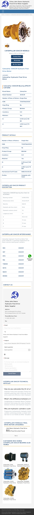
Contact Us (10, 510)
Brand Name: (6, 91)
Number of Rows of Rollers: (11, 98)
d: (3, 124)
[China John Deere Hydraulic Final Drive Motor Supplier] (5, 4)
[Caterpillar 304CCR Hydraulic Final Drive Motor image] (17, 32)
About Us (4, 510)
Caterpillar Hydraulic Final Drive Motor (20, 14)
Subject (6, 340)
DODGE (5, 276)
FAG (4, 260)
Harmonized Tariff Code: (9, 172)
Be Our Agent (17, 64)
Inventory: (5, 112)
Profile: (4, 175)
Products (7, 14)
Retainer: (5, 115)
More (16, 436)
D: (3, 119)
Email (6, 325)
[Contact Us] (30, 257)
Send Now (12, 373)
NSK (4, 248)
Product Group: (7, 108)
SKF (4, 252)
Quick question (9, 347)
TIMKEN (5, 264)
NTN (4, 256)
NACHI (5, 272)
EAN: (3, 102)
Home (3, 14)
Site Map (16, 510)
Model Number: (7, 95)
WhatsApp (17, 60)
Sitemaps (22, 510)
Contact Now (17, 56)
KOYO (4, 268)
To (5, 332)
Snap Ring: (5, 105)
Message (6, 358)
